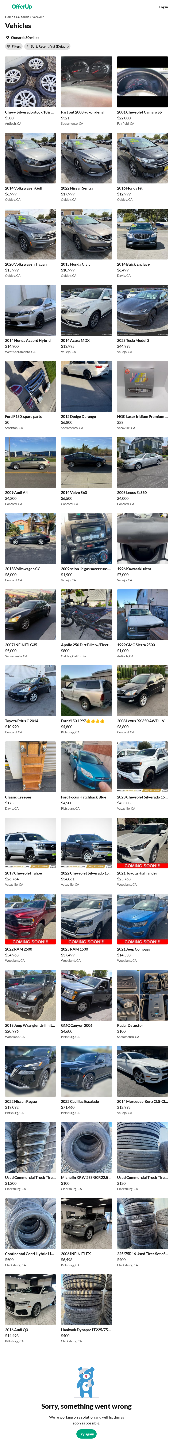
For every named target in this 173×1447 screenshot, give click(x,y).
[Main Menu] (7, 6)
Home (9, 17)
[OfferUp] (22, 6)
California (22, 17)
